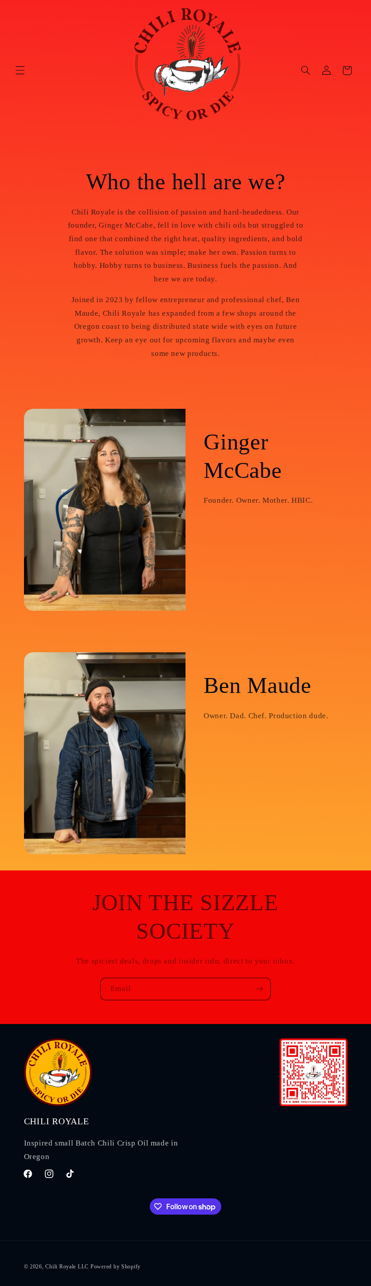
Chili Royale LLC (67, 1266)
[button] (20, 70)
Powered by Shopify (115, 1266)
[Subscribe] (259, 989)
